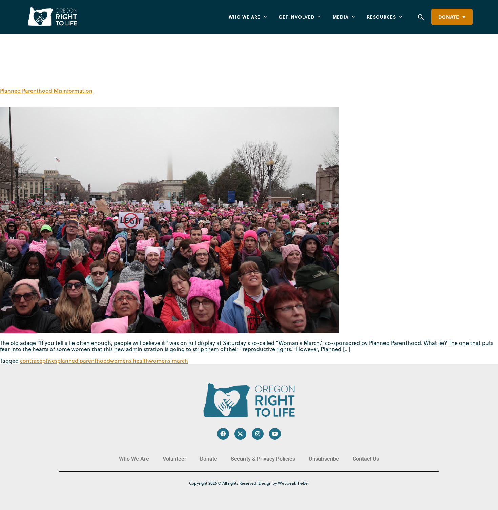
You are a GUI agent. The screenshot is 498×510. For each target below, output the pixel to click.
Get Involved (296, 17)
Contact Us (366, 459)
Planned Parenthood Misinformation (46, 90)
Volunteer (174, 459)
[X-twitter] (240, 434)
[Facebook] (223, 434)
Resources (381, 17)
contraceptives (38, 361)
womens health (129, 361)
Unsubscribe (324, 459)
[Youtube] (275, 434)
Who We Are (245, 17)
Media (341, 17)
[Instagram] (258, 434)
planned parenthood (83, 361)
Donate (448, 17)
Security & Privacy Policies (263, 459)
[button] (421, 17)
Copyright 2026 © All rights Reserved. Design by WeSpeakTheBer (249, 483)
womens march (168, 361)
